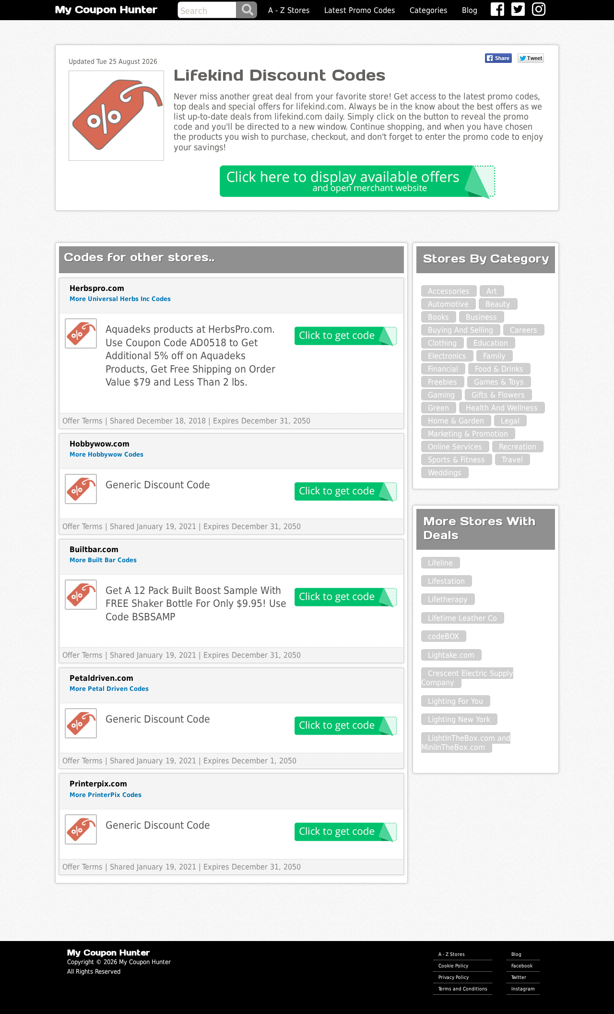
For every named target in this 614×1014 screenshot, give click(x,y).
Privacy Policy (453, 977)
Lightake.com (451, 655)
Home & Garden (456, 420)
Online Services (455, 446)
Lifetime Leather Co (462, 618)
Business (481, 317)
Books (438, 317)
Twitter (518, 977)
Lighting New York (459, 719)
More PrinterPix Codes (106, 794)
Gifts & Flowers (498, 394)
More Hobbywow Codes (106, 454)
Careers (523, 330)
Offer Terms (82, 420)
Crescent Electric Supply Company (467, 678)
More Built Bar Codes (103, 560)
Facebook (521, 965)
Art (491, 291)
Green (438, 407)
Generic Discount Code (158, 485)
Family (494, 356)
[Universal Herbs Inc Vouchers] (81, 333)
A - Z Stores (289, 10)
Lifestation (446, 581)
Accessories (449, 291)
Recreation (517, 446)
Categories (429, 10)
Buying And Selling (460, 330)
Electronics (447, 356)
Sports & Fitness (456, 459)
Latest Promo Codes (359, 10)
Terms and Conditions (462, 988)
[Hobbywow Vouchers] (81, 489)
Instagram (523, 988)
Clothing (442, 343)
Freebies (442, 381)
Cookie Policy (453, 965)
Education (490, 343)
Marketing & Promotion (468, 433)
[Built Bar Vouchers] (81, 594)
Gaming (441, 394)
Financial (443, 369)
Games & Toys (499, 381)
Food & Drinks (499, 369)
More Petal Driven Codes (109, 688)
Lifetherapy (448, 599)
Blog (469, 10)
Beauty (497, 304)
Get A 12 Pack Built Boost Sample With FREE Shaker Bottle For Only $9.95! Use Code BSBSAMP (196, 603)
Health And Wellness (502, 407)
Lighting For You (455, 701)
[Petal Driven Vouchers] (81, 723)
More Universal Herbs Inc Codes (120, 298)
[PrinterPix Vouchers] (81, 829)
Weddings (444, 472)
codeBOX (443, 636)
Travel (512, 459)
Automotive (448, 304)
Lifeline (440, 562)
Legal (510, 420)
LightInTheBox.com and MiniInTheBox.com (465, 743)
